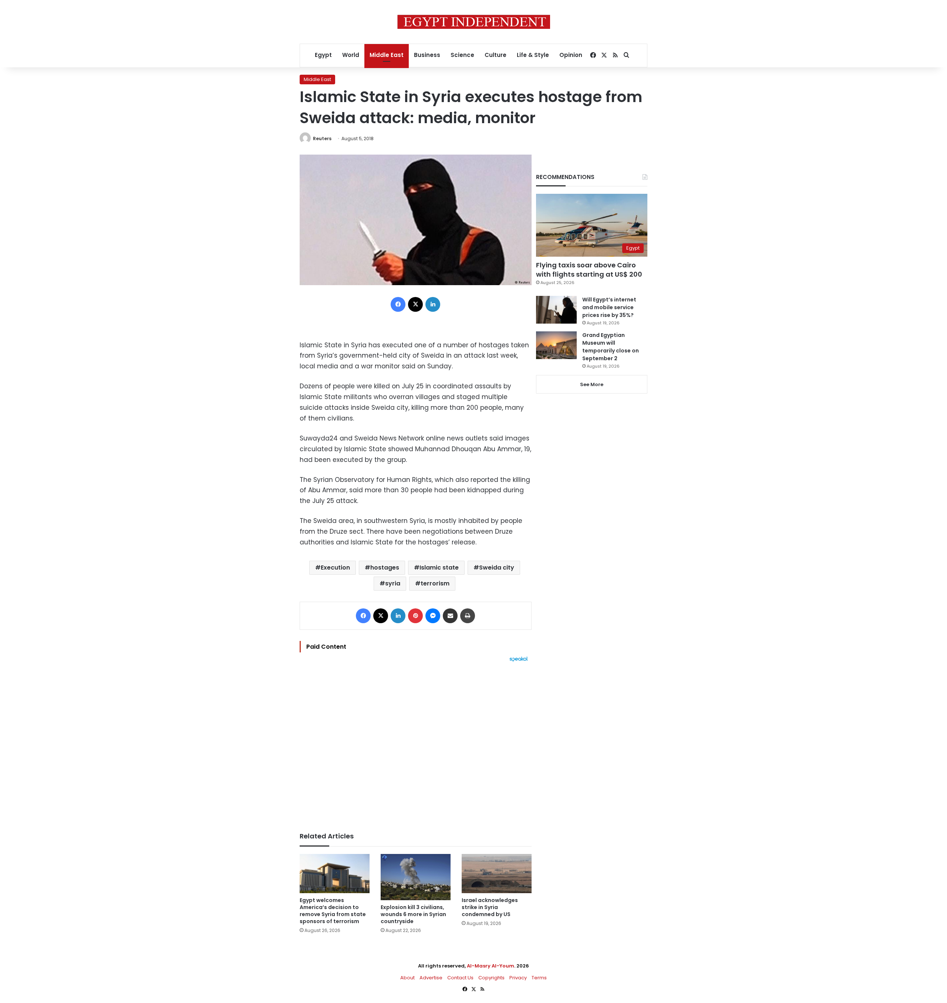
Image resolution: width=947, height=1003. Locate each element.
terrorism (435, 583)
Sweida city (496, 567)
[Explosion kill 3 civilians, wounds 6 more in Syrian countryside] (416, 877)
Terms (539, 977)
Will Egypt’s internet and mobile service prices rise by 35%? (609, 307)
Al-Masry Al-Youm (490, 965)
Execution (335, 567)
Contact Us (460, 977)
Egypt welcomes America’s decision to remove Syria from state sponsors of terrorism (333, 910)
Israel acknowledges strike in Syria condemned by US (490, 907)
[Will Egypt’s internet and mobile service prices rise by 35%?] (556, 310)
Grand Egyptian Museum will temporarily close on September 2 (610, 346)
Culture (495, 55)
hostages (384, 567)
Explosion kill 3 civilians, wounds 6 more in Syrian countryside (413, 914)
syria (392, 583)
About (407, 977)
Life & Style (533, 55)
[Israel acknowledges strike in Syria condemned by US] (497, 874)
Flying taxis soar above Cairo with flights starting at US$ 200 (589, 269)
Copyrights (491, 977)
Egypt (323, 55)
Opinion (570, 55)
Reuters (322, 138)
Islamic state (439, 567)
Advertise (430, 977)
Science (462, 55)
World (350, 55)
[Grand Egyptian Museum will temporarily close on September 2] (556, 345)
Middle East (387, 55)
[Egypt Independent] (473, 22)
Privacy (518, 977)
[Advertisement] (416, 743)
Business (427, 55)
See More (591, 384)
